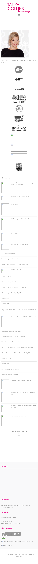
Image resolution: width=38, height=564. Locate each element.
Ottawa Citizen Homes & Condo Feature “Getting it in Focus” (17, 353)
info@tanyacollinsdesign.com (12, 523)
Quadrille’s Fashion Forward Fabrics (21, 380)
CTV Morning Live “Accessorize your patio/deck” (14, 287)
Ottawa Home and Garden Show (20, 196)
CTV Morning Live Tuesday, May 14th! (11, 293)
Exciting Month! (5, 303)
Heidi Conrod (14, 233)
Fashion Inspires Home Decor (19, 416)
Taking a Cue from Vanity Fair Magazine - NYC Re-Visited (17, 347)
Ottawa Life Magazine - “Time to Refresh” (12, 282)
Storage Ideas (15, 204)
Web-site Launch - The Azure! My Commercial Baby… (15, 342)
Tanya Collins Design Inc (20, 554)
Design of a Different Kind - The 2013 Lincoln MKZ (14, 264)
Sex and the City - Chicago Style (10, 369)
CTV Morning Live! (16, 269)
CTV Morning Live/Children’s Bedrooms (21, 219)
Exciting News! (5, 298)
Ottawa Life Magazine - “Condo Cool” (11, 331)
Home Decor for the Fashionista (10, 374)
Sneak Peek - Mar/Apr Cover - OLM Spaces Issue (14, 336)
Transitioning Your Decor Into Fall (10, 259)
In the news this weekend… (8, 253)
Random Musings (6, 358)
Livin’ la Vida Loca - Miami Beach (20, 244)
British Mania (5, 363)
